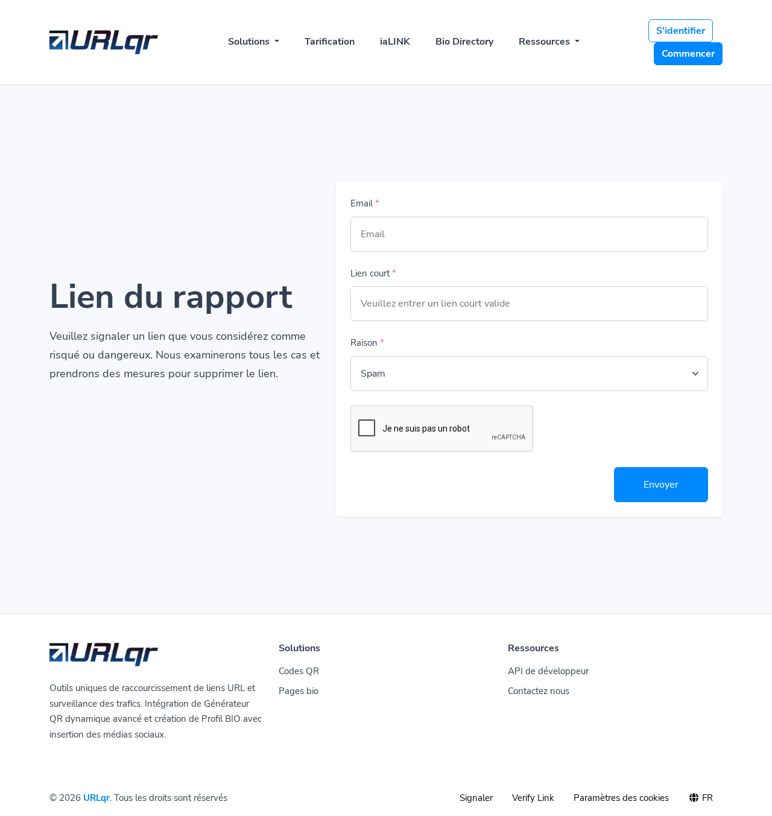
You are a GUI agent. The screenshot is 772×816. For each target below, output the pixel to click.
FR (706, 798)
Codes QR (299, 671)
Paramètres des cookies (621, 798)
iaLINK (395, 41)
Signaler (476, 798)
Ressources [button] (545, 41)
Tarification (330, 41)
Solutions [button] (250, 41)
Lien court (373, 273)
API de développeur (548, 671)
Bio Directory (464, 41)
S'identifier (680, 30)
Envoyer (661, 484)
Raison (367, 343)
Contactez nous (538, 691)
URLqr (96, 798)
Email (364, 203)
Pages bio (298, 691)
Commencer (688, 53)
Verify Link (533, 798)
